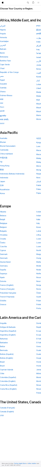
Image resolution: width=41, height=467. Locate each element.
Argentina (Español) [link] (8, 331)
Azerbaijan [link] (4, 41)
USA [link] (2, 415)
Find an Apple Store (20, 463)
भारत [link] (1, 99)
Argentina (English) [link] (8, 335)
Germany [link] (4, 266)
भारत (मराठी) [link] (4, 119)
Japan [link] (2, 181)
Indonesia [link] (4, 177)
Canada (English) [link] (7, 411)
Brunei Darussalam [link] (8, 146)
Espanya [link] (3, 273)
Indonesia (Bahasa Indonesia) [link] (12, 174)
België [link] (2, 219)
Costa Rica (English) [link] (8, 389)
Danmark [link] (3, 254)
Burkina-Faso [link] (5, 61)
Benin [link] (2, 53)
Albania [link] (3, 212)
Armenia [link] (3, 37)
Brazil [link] (2, 366)
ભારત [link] (2, 107)
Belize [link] (2, 346)
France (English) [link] (6, 285)
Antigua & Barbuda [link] (7, 327)
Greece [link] (3, 304)
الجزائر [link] (2, 26)
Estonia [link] (3, 281)
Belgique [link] (3, 223)
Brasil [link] (2, 362)
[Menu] (38, 2)
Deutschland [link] (5, 262)
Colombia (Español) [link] (8, 377)
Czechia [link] (3, 246)
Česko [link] (2, 243)
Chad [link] (2, 68)
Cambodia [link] (4, 150)
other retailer (32, 463)
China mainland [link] (6, 154)
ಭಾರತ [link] (2, 111)
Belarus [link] (3, 215)
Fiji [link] (1, 162)
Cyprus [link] (3, 250)
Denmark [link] (3, 258)
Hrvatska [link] (3, 235)
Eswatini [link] (3, 84)
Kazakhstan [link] (5, 189)
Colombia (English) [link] (7, 381)
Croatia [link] (3, 239)
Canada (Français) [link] (7, 408)
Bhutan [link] (3, 142)
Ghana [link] (2, 91)
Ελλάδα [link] (3, 300)
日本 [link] (2, 185)
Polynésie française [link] (8, 293)
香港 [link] (2, 170)
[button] (28, 2)
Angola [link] (3, 33)
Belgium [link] (3, 227)
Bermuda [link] (3, 350)
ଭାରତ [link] (2, 123)
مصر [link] (2, 76)
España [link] (3, 270)
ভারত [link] (1, 103)
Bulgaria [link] (3, 231)
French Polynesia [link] (7, 297)
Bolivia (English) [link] (6, 358)
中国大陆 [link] (3, 158)
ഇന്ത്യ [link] (3, 116)
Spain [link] (2, 277)
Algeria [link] (3, 30)
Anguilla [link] (3, 323)
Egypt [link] (2, 80)
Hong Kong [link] (4, 166)
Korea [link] (2, 193)
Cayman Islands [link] (6, 369)
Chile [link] (2, 373)
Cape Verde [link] (5, 64)
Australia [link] (3, 138)
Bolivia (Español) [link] (7, 354)
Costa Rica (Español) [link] (8, 385)
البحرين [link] (3, 45)
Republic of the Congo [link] (9, 72)
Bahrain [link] (3, 49)
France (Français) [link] (7, 289)
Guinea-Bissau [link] (6, 95)
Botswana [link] (4, 57)
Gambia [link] (3, 88)
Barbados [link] (4, 342)
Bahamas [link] (4, 339)
